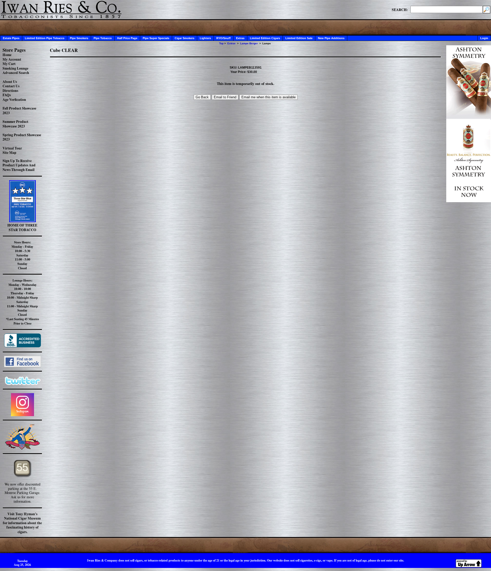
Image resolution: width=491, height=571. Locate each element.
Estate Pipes (11, 38)
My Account (12, 59)
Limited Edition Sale (299, 38)
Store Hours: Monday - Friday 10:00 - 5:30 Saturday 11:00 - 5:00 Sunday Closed (22, 255)
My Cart (9, 63)
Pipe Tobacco (103, 38)
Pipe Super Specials (156, 38)
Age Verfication (14, 99)
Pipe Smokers (79, 38)
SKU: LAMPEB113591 (246, 67)
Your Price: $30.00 (243, 72)
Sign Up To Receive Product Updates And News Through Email (19, 165)
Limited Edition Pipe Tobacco (44, 38)
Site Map (9, 152)
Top (221, 43)
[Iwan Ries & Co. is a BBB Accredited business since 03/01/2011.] (22, 345)
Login (484, 38)
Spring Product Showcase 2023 (22, 137)
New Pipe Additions (331, 38)
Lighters (205, 38)
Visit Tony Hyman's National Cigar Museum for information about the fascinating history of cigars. (22, 522)
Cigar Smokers (184, 38)
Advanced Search (16, 72)
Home (7, 54)
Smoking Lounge (15, 68)
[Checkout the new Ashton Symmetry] (468, 200)
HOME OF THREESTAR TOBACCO (22, 227)
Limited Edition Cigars (265, 38)
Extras (240, 38)
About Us (10, 81)
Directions (10, 90)
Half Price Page (127, 38)
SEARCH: (400, 9)
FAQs (7, 95)
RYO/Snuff (223, 38)
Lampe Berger (249, 43)
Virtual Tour (12, 148)
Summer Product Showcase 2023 (15, 124)
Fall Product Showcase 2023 (19, 110)
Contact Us (11, 86)
